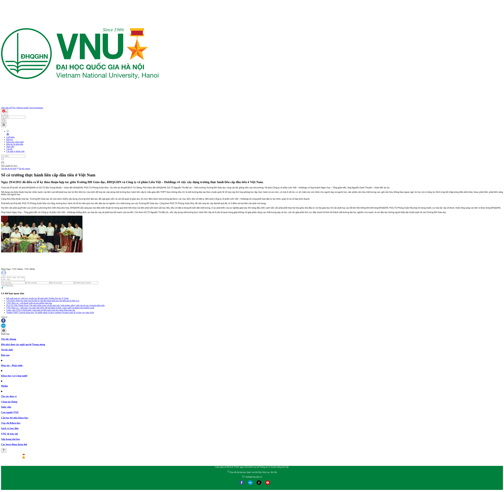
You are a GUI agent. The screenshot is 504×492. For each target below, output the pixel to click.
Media (4, 386)
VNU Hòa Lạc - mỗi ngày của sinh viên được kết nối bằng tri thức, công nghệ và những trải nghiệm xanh (50, 308)
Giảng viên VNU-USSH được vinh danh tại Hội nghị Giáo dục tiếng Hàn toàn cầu (40, 310)
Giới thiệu (10, 137)
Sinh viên (10, 147)
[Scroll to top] (3, 450)
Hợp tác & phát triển (14, 144)
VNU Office (16, 108)
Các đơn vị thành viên (15, 151)
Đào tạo (9, 139)
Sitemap (39, 108)
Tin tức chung (24, 168)
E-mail (24, 108)
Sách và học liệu (10, 428)
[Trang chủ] (80, 105)
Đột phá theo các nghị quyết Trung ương (23, 344)
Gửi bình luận (7, 285)
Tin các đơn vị (9, 396)
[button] (252, 320)
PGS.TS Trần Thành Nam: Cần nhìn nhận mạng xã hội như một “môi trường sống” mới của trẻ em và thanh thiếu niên (55, 305)
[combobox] (4, 112)
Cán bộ (9, 149)
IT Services (31, 108)
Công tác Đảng (9, 401)
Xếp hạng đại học (10, 439)
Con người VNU (10, 412)
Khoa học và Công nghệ (14, 375)
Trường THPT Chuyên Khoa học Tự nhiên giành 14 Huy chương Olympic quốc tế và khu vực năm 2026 (50, 312)
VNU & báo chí (9, 433)
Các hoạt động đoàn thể (14, 444)
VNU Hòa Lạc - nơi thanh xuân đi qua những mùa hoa (29, 303)
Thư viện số (6, 108)
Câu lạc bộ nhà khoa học (14, 417)
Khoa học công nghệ (15, 142)
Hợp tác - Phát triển (12, 365)
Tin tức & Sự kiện (8, 168)
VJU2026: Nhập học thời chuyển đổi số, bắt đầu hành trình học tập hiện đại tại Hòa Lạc (42, 301)
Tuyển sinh (7, 349)
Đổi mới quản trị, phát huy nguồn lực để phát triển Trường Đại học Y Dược (37, 298)
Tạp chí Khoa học (10, 423)
